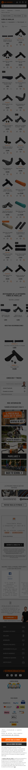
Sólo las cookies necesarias (14, 744)
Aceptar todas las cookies (13, 740)
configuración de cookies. (10, 735)
